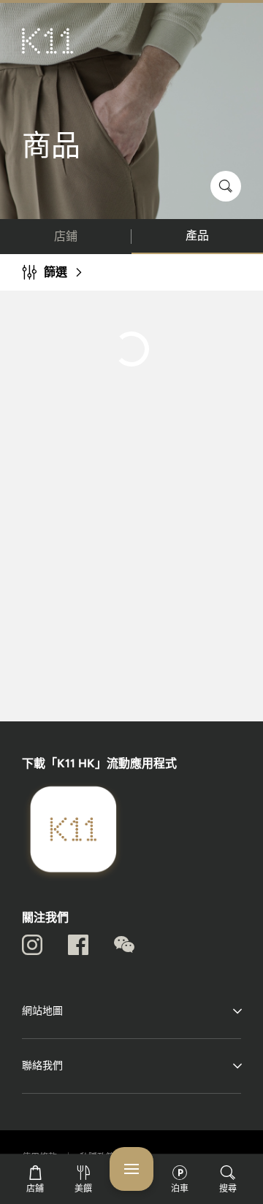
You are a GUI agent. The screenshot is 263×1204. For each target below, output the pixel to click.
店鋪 (65, 236)
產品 (197, 235)
